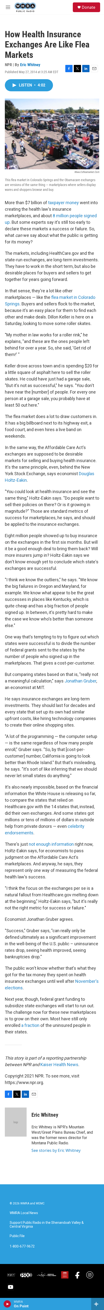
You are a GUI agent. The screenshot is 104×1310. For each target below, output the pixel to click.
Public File (17, 1236)
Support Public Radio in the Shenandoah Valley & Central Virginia (47, 1224)
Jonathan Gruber (80, 680)
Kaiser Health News (59, 1064)
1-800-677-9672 (22, 1246)
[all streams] (97, 1304)
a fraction (30, 1025)
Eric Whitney (30, 64)
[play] (7, 1304)
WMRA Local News (24, 1213)
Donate (88, 7)
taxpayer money (63, 202)
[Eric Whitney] (16, 1122)
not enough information (51, 844)
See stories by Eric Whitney (56, 1150)
